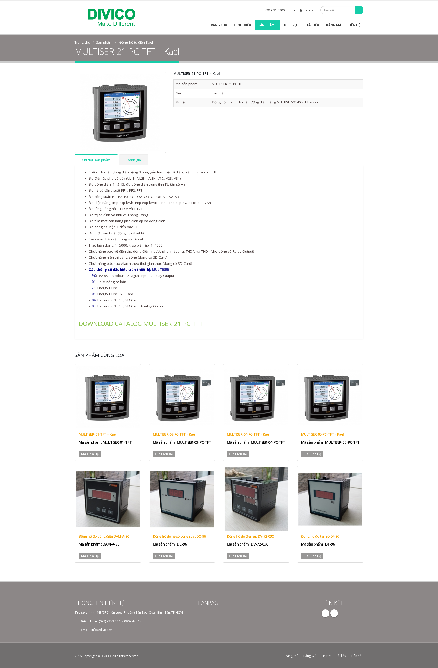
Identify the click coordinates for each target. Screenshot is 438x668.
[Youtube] (334, 613)
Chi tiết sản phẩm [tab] (96, 159)
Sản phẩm (266, 25)
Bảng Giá (333, 25)
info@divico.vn (304, 10)
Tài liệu (312, 25)
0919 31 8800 (275, 10)
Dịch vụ (290, 25)
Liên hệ (354, 25)
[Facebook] (325, 613)
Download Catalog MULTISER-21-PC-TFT (141, 323)
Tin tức (326, 656)
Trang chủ (218, 25)
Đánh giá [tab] (133, 159)
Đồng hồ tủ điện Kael (136, 42)
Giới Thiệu (242, 25)
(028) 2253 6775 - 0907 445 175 (121, 621)
